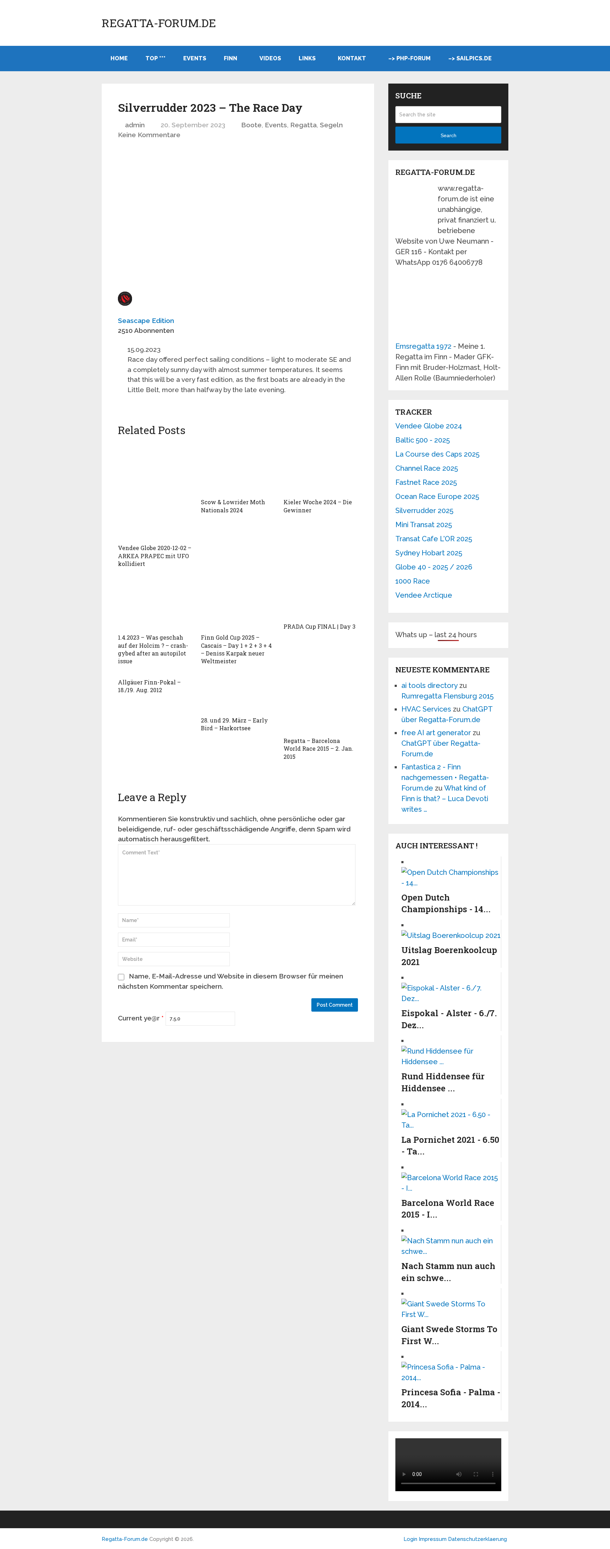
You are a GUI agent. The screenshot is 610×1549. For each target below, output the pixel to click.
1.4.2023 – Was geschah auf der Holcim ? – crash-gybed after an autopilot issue (153, 649)
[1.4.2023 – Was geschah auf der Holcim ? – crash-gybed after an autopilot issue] (155, 603)
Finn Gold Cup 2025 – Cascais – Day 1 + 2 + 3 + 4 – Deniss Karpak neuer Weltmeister (236, 649)
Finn (230, 58)
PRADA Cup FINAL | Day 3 (319, 626)
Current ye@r (141, 1018)
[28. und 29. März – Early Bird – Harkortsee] (238, 694)
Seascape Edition (146, 320)
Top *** (155, 58)
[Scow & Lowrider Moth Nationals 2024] (238, 468)
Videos (270, 58)
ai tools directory (429, 685)
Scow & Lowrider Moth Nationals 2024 (233, 505)
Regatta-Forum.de (159, 23)
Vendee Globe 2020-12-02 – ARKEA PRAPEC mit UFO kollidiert (154, 555)
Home (119, 58)
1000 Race (412, 581)
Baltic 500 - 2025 (422, 440)
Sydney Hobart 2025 (428, 553)
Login (410, 1539)
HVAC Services (426, 709)
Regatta (303, 125)
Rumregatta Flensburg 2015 (447, 696)
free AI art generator (436, 732)
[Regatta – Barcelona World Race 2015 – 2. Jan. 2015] (320, 704)
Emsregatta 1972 (423, 346)
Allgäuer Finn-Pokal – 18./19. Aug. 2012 (149, 686)
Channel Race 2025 (426, 468)
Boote (251, 125)
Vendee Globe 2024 (428, 426)
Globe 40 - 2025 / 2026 (433, 567)
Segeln (331, 125)
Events (194, 58)
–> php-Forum (409, 58)
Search (448, 135)
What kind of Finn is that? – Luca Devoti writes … (444, 798)
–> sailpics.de (470, 58)
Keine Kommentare (149, 135)
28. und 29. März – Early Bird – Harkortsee (234, 724)
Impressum (433, 1539)
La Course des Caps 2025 (437, 454)
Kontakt (352, 58)
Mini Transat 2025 (423, 524)
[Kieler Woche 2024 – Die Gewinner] (320, 468)
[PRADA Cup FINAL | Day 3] (320, 598)
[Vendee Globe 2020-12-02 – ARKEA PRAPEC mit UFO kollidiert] (155, 491)
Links (307, 58)
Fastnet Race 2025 (426, 482)
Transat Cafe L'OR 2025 (433, 539)
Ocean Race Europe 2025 (437, 496)
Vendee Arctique (423, 595)
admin (135, 125)
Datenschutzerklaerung (477, 1539)
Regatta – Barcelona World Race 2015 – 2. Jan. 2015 (318, 748)
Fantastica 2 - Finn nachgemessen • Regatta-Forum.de (445, 777)
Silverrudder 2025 (424, 510)
